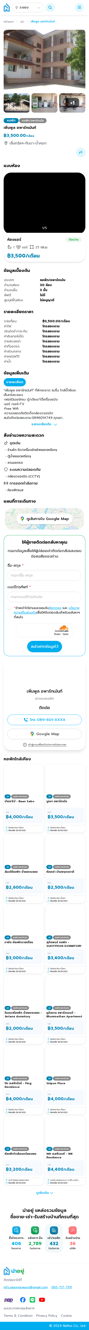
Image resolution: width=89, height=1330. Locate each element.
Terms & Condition (18, 1316)
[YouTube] (42, 1300)
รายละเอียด (14, 382)
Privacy (57, 633)
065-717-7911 (61, 1287)
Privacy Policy (46, 1316)
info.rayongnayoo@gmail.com (26, 1287)
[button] (50, 7)
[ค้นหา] (50, 7)
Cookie (66, 1316)
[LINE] (32, 1300)
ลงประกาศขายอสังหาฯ (19, 1308)
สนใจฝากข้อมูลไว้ (44, 646)
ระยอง (24, 7)
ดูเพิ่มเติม (42, 1193)
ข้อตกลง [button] (55, 608)
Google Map (47, 734)
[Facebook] (22, 1300)
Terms (65, 633)
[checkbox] (9, 608)
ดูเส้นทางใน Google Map (47, 519)
